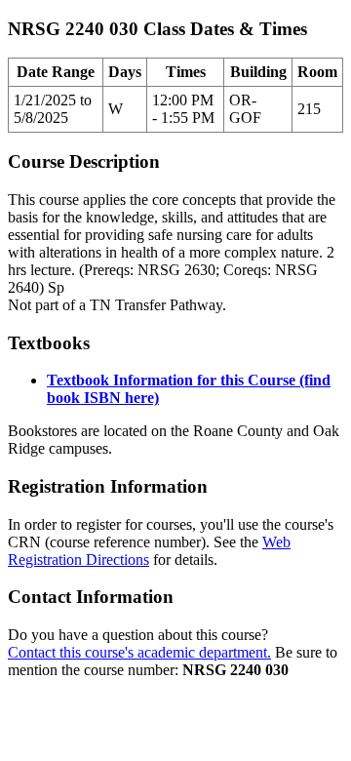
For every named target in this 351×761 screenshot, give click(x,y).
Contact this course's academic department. (139, 652)
